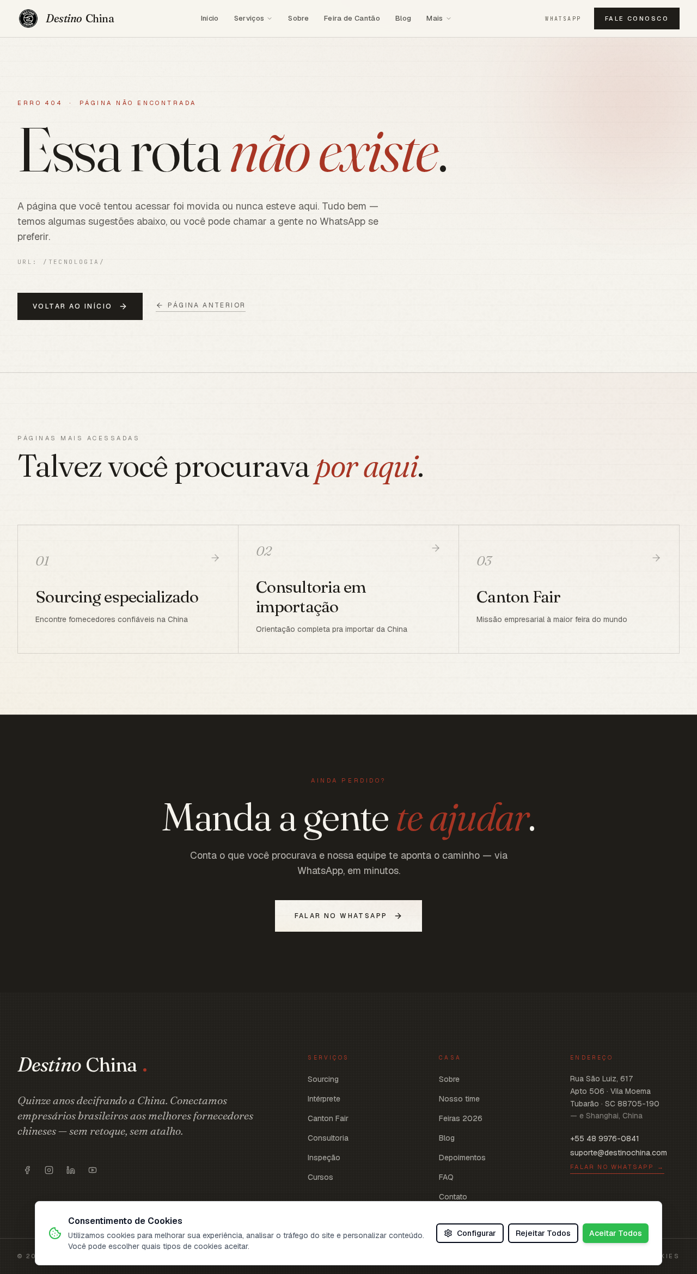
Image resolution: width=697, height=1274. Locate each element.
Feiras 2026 (460, 1118)
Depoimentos (462, 1157)
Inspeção (324, 1157)
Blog (403, 18)
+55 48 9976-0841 (604, 1138)
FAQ (446, 1177)
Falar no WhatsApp (341, 916)
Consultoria (328, 1138)
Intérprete (324, 1099)
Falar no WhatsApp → (617, 1167)
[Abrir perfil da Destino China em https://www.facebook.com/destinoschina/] (27, 1170)
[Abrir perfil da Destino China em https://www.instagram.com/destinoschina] (49, 1170)
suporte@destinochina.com (618, 1153)
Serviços (249, 18)
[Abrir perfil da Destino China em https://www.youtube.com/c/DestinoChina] (92, 1170)
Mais (434, 18)
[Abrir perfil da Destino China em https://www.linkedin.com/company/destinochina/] (71, 1170)
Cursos (320, 1177)
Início (210, 18)
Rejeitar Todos (543, 1233)
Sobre (298, 18)
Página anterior (207, 305)
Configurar (476, 1233)
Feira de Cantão (352, 18)
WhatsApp (563, 18)
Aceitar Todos (615, 1233)
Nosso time (459, 1099)
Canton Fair (328, 1118)
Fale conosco (637, 18)
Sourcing (323, 1079)
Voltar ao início (72, 306)
